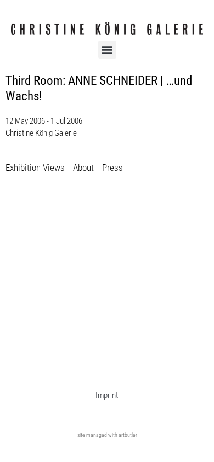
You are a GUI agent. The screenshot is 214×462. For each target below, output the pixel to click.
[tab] (35, 168)
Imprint (106, 395)
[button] (107, 50)
